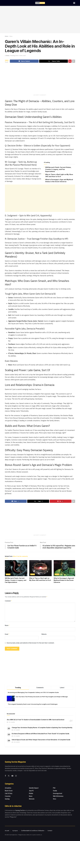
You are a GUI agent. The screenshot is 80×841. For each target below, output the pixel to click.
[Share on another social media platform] (73, 61)
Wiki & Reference (58, 796)
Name (7, 625)
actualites (8, 788)
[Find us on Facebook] (5, 776)
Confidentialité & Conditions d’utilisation (32, 830)
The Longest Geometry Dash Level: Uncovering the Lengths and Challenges (33, 704)
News (11, 36)
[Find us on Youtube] (12, 776)
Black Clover (9, 791)
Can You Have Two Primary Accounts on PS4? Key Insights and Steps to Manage (42, 696)
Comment (8, 601)
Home (6, 36)
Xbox (54, 799)
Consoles (8, 796)
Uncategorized (57, 793)
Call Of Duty (8, 793)
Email (7, 634)
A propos (15, 830)
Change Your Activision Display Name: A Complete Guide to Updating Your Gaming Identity (42, 727)
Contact (50, 830)
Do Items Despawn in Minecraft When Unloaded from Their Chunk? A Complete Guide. (41, 733)
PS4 (54, 788)
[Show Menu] (74, 3)
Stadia (55, 791)
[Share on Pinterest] (70, 61)
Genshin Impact (34, 788)
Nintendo (31, 799)
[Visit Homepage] (40, 3)
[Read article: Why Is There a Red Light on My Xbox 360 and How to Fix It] (40, 568)
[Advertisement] (40, 19)
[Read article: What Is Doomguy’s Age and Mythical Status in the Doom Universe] (65, 568)
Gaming (7, 799)
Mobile (31, 793)
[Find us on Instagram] (16, 776)
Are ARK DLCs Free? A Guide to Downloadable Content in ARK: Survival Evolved (35, 720)
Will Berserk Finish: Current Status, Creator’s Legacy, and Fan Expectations (58, 169)
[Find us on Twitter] (9, 776)
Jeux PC (31, 791)
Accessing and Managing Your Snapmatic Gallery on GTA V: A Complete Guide (33, 692)
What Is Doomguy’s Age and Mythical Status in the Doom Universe (64, 580)
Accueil (7, 830)
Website (44, 634)
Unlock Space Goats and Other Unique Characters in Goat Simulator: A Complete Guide (41, 739)
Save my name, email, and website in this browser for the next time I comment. (30, 643)
